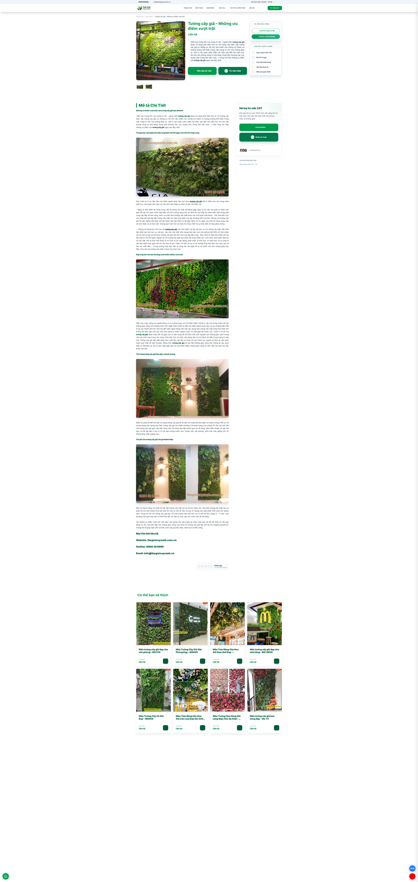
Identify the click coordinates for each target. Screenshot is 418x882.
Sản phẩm (149, 16)
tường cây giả (167, 110)
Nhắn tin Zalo (259, 137)
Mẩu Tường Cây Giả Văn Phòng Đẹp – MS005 (189, 651)
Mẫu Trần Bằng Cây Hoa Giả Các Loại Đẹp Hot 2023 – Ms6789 (190, 719)
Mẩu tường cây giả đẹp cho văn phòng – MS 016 (153, 651)
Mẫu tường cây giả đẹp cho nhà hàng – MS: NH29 (264, 651)
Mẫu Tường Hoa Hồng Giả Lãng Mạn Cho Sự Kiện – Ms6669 (227, 719)
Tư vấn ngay (274, 8)
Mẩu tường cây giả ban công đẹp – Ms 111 (262, 717)
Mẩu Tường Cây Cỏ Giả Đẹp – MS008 (151, 717)
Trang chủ (139, 16)
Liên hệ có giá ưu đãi (267, 31)
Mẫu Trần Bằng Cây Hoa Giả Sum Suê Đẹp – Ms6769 (225, 652)
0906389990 (260, 127)
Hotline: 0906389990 (267, 37)
